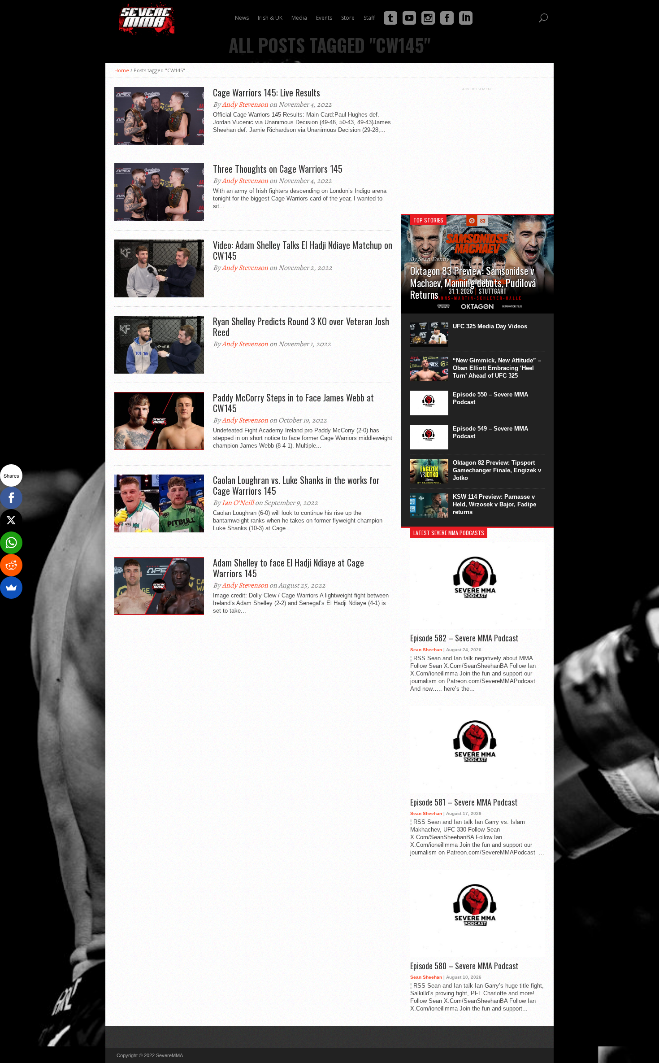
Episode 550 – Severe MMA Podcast (490, 398)
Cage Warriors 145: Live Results (266, 92)
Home (121, 70)
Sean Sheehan (426, 649)
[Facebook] (11, 498)
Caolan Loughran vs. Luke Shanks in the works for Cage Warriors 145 (296, 485)
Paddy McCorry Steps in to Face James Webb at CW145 (293, 403)
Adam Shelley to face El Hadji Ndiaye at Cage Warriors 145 (288, 568)
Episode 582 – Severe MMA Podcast (464, 638)
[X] (11, 520)
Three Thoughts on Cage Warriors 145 (278, 168)
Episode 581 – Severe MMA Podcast (464, 802)
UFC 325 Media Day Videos (490, 326)
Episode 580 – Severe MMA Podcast (464, 966)
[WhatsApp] (11, 543)
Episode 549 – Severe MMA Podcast (490, 432)
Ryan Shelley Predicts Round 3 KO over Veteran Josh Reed (301, 326)
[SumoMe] (11, 587)
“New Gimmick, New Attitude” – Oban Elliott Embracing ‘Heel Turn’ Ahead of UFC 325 (497, 368)
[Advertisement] (477, 147)
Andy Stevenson (245, 104)
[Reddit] (11, 565)
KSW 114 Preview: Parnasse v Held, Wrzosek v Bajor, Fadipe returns (494, 504)
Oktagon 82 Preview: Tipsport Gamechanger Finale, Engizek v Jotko (497, 470)
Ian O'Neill (238, 503)
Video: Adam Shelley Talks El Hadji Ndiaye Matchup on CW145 (302, 250)
